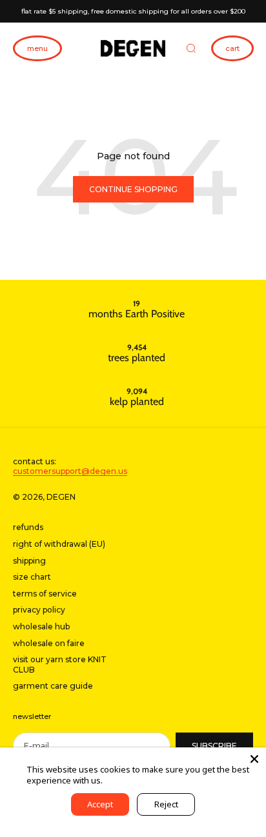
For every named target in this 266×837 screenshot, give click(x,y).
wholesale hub (41, 626)
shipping (29, 561)
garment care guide (53, 686)
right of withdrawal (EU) (59, 544)
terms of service (45, 593)
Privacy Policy (131, 780)
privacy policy (39, 610)
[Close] (254, 759)
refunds (28, 527)
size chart (32, 577)
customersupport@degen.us (70, 471)
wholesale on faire (49, 643)
